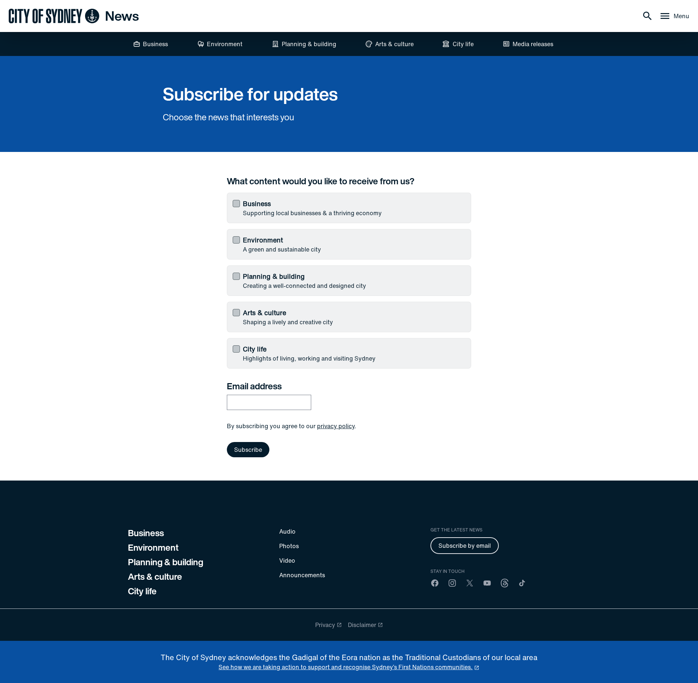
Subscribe (248, 449)
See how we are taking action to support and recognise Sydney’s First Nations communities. (345, 667)
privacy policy (335, 426)
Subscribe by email (464, 545)
